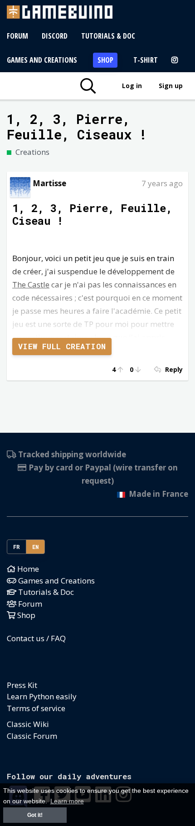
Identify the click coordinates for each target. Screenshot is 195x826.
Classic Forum (32, 736)
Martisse (49, 183)
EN (35, 546)
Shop (105, 60)
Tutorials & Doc (108, 36)
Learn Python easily (42, 696)
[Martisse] (20, 186)
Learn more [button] (67, 801)
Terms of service (36, 708)
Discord (55, 36)
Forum (17, 36)
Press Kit (22, 685)
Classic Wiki (28, 724)
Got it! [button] (35, 815)
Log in (132, 85)
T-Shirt (145, 60)
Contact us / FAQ (36, 638)
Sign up (171, 85)
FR (16, 546)
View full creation (62, 346)
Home (27, 569)
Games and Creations (42, 60)
